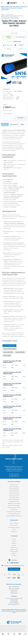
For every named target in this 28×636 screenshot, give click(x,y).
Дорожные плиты (14, 484)
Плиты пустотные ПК (14, 495)
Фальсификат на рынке (14, 527)
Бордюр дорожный (14, 490)
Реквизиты (14, 553)
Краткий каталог (14, 590)
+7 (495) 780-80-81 (14, 562)
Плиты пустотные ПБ (14, 493)
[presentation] (23, 82)
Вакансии (14, 543)
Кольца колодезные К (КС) (14, 507)
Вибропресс (14, 531)
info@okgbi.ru (14, 560)
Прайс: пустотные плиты (14, 586)
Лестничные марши (14, 486)
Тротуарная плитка (14, 497)
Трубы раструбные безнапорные (14, 515)
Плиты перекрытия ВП (14, 513)
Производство (14, 520)
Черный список (14, 547)
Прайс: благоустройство (14, 588)
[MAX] (21, 2)
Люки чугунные (14, 509)
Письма (14, 545)
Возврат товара (14, 549)
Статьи (14, 529)
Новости (14, 541)
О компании (14, 536)
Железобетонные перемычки (14, 511)
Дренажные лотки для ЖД (14, 503)
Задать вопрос (14, 475)
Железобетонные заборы (14, 505)
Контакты (14, 555)
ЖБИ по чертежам (14, 523)
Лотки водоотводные (14, 488)
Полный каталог (14, 592)
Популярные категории (14, 481)
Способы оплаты (14, 551)
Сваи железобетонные (14, 499)
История (14, 539)
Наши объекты (14, 525)
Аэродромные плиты (14, 501)
